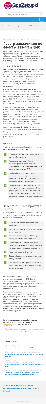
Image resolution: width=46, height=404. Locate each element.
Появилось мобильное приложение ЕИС (19, 348)
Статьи (11, 26)
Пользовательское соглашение (22, 385)
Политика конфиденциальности (14, 388)
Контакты (6, 385)
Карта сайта (7, 391)
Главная (5, 26)
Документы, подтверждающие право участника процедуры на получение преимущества (22, 374)
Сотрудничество (33, 388)
